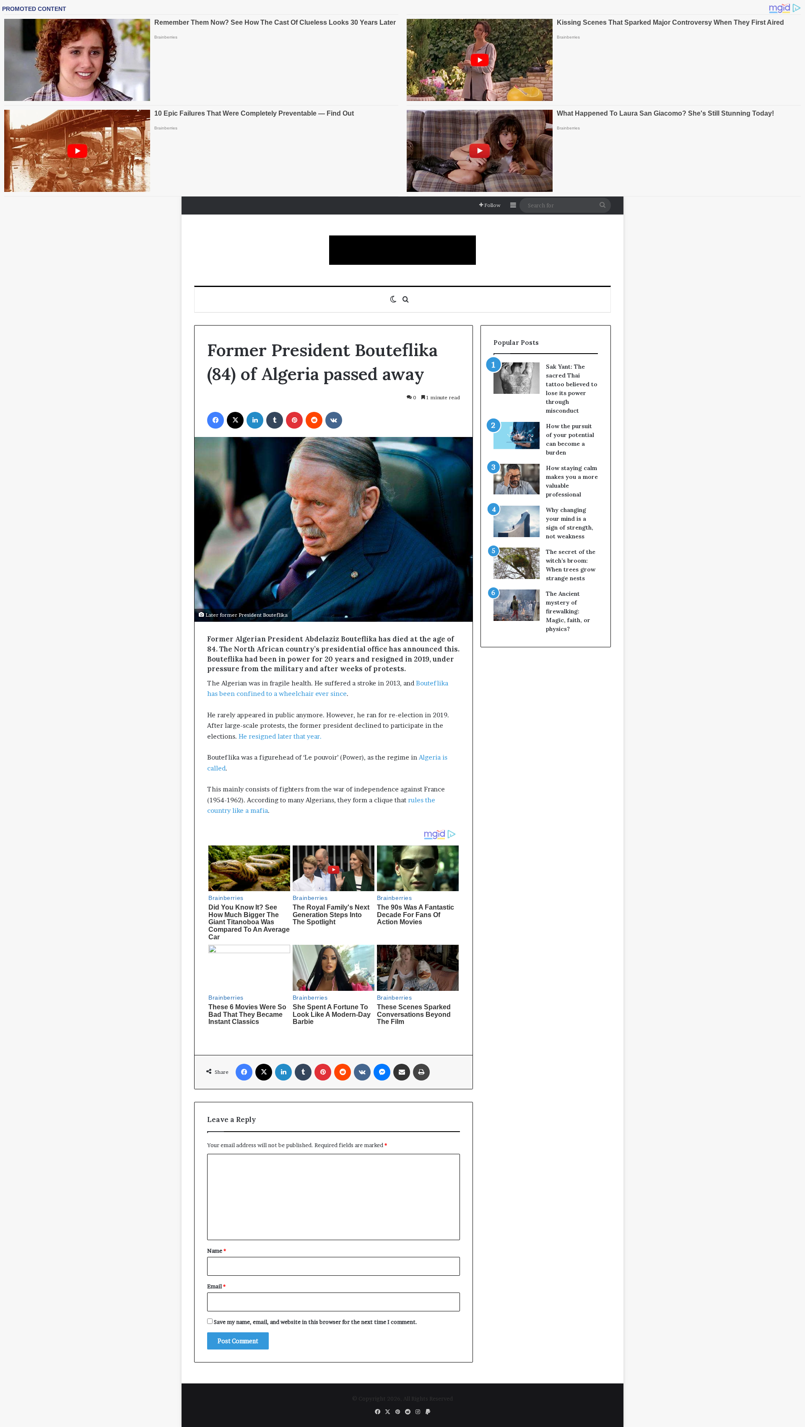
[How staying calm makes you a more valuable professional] (516, 479)
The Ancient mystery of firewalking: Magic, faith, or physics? (568, 611)
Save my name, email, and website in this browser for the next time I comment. (315, 1321)
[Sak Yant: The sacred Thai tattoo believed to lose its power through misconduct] (516, 378)
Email (216, 1286)
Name (216, 1250)
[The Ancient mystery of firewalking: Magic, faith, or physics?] (516, 605)
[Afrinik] (402, 250)
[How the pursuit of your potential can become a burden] (516, 437)
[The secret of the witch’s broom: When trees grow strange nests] (516, 563)
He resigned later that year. (280, 736)
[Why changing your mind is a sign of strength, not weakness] (516, 521)
